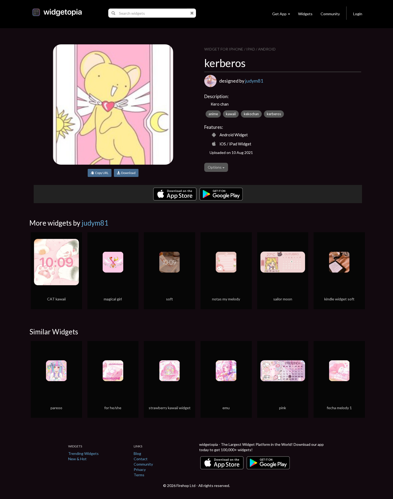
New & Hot (77, 459)
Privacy (140, 469)
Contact (141, 459)
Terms (139, 475)
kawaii (231, 114)
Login (357, 13)
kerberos (274, 114)
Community (330, 13)
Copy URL (101, 173)
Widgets (305, 13)
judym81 (254, 81)
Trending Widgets (83, 453)
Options (215, 167)
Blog (137, 453)
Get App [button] (279, 13)
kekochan (251, 114)
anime (213, 114)
